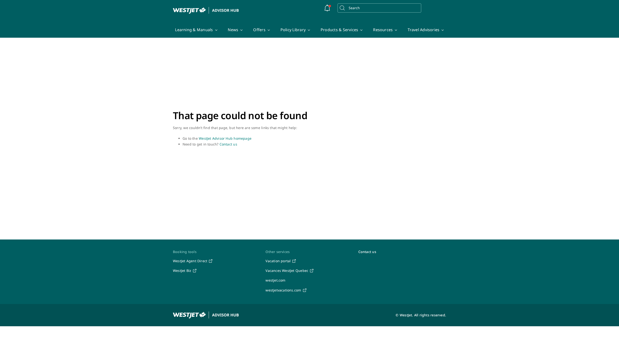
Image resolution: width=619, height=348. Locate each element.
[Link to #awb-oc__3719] (327, 8)
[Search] (342, 8)
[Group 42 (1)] (206, 8)
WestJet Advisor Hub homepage (225, 138)
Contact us (228, 144)
